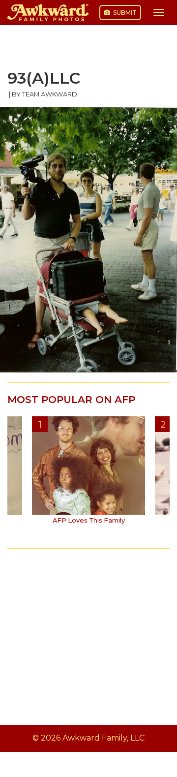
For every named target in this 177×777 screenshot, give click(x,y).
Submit (124, 12)
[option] (88, 473)
